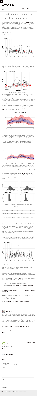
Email (3, 382)
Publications (31, 6)
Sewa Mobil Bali (9, 354)
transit (14, 286)
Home (23, 6)
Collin (7, 343)
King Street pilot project (27, 22)
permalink (22, 286)
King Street (24, 285)
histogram (23, 173)
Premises (23, 8)
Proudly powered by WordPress (5, 391)
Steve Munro (8, 311)
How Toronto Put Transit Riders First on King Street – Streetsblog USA (17, 301)
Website (3, 384)
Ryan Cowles (17, 391)
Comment (4, 367)
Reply (4, 332)
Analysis (10, 285)
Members (26, 6)
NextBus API (31, 285)
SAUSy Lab (8, 4)
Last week (3, 22)
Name (3, 379)
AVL (15, 285)
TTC (15, 286)
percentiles (4, 109)
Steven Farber (18, 278)
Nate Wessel (27, 285)
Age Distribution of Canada (30, 290)
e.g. (8, 100)
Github (27, 8)
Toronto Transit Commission (9, 286)
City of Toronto (18, 285)
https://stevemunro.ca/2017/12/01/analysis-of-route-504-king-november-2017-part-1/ (16, 326)
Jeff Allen (12, 278)
